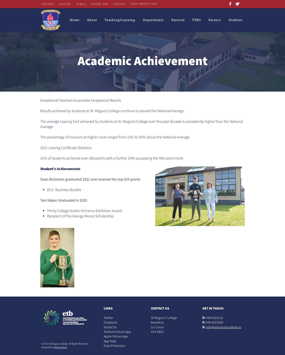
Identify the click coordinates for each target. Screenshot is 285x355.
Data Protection (114, 346)
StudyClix (110, 327)
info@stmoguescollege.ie (223, 327)
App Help (110, 341)
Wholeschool (60, 347)
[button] (92, 20)
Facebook (110, 322)
